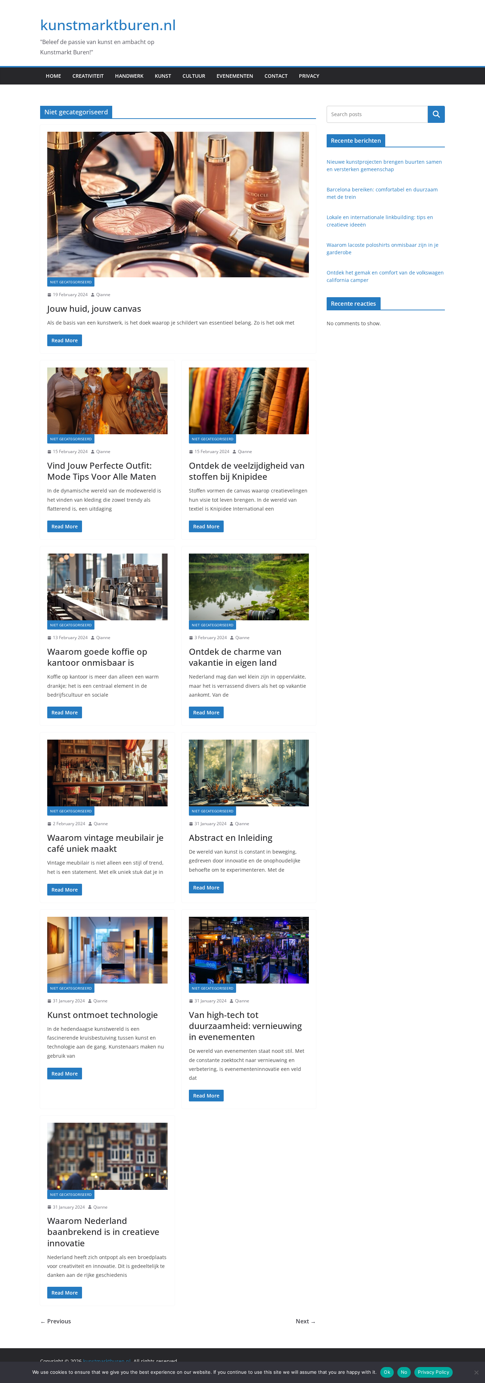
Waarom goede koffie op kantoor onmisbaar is (97, 657)
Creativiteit (88, 75)
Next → (306, 1321)
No (404, 1372)
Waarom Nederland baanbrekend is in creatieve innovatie (103, 1231)
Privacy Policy (433, 1372)
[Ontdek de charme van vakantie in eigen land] (249, 587)
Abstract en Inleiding (230, 837)
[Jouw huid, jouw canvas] (178, 204)
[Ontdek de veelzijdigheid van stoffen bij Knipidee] (249, 400)
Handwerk (129, 75)
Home (53, 75)
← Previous (55, 1321)
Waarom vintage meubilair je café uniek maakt (105, 843)
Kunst (163, 75)
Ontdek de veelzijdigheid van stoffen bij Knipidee (247, 470)
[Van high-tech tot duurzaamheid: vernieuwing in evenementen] (249, 950)
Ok (387, 1372)
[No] (476, 1372)
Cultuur (193, 75)
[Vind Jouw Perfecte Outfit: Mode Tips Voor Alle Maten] (107, 400)
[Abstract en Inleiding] (249, 773)
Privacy (309, 75)
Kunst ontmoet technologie (102, 1014)
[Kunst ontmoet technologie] (107, 950)
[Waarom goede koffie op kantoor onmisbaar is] (107, 587)
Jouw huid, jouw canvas (94, 308)
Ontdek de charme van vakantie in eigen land (235, 657)
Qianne (103, 295)
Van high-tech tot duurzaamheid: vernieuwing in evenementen (245, 1025)
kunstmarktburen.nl (108, 24)
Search (436, 114)
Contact (276, 75)
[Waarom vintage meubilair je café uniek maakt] (107, 773)
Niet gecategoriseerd (71, 281)
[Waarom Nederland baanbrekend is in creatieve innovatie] (107, 1156)
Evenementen (235, 75)
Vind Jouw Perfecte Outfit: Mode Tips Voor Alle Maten (101, 470)
